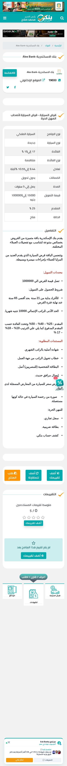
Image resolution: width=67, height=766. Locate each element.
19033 (52, 80)
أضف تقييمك (54, 475)
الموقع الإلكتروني (31, 80)
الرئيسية (57, 45)
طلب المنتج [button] (12, 475)
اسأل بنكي (19, 759)
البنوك (47, 45)
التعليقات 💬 (48, 760)
